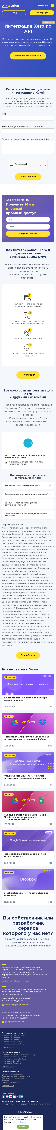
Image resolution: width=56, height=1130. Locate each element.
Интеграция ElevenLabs (12, 1061)
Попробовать (28, 655)
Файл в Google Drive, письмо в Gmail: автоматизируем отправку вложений (25, 777)
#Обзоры (9, 872)
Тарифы (5, 1080)
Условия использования (12, 1074)
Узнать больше (19, 1122)
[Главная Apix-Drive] (10, 6)
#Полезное (10, 755)
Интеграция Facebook (11, 1040)
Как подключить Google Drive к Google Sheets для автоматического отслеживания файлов (26, 817)
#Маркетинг (10, 677)
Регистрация (42, 13)
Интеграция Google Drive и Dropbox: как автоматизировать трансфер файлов (26, 738)
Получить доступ (28, 234)
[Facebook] (3, 1096)
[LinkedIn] (14, 1096)
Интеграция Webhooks (12, 1042)
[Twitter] (21, 1096)
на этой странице (40, 946)
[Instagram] (18, 1096)
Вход (14, 13)
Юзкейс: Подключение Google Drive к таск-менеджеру (25, 855)
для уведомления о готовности (22, 127)
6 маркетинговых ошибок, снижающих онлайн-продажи (25, 699)
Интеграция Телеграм (11, 1038)
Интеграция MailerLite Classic (14, 1059)
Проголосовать (28, 177)
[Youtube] (10, 1096)
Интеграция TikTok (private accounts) (18, 1055)
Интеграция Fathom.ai (11, 1063)
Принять (22, 1126)
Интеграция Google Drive (13, 1044)
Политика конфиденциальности (16, 1076)
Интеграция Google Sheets (13, 1035)
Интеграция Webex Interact (14, 1057)
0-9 (48, 1104)
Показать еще (8, 1047)
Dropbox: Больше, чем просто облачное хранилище (26, 894)
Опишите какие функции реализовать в (26, 139)
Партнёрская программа (13, 1078)
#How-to (9, 716)
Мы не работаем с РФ (11, 1082)
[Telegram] (7, 1096)
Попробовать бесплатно (28, 56)
